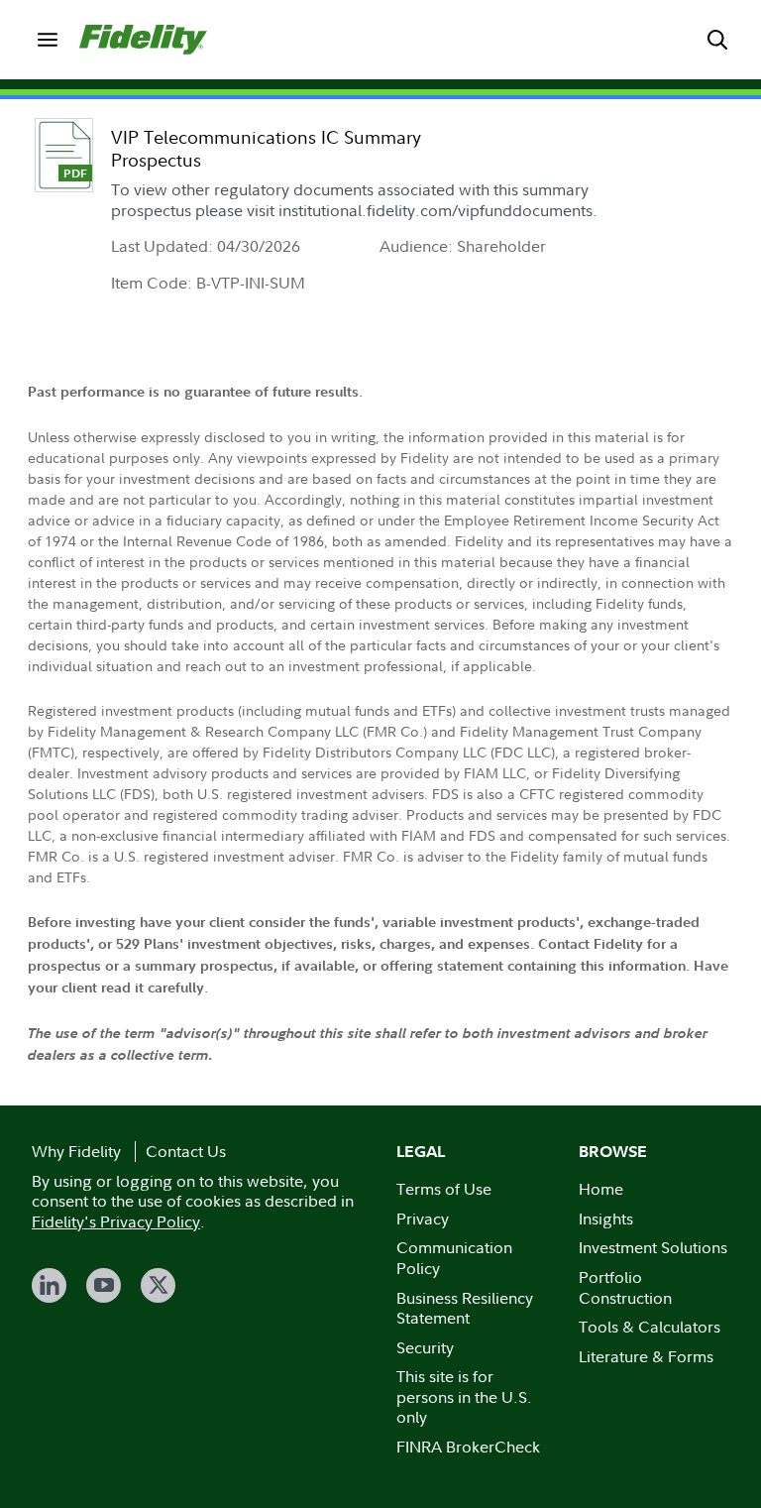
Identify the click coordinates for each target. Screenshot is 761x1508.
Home (601, 1189)
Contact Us (186, 1151)
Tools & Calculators (649, 1326)
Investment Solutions (653, 1247)
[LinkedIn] (49, 1285)
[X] (158, 1285)
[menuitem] (47, 39)
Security (425, 1347)
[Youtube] (103, 1285)
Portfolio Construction (625, 1287)
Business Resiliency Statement (464, 1308)
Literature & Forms (646, 1356)
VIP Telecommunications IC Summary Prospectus (266, 149)
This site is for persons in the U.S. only (464, 1396)
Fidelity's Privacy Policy (116, 1221)
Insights (606, 1218)
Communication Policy (454, 1257)
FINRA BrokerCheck (468, 1446)
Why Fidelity (76, 1151)
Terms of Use (443, 1189)
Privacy (422, 1218)
